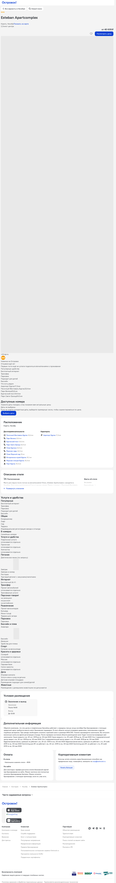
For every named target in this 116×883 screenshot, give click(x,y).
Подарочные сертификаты (30, 857)
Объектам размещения (71, 830)
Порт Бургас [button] (10, 464)
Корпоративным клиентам (72, 837)
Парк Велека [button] (11, 438)
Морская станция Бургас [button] (15, 461)
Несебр (25, 787)
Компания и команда (9, 830)
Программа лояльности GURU (32, 854)
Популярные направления (30, 840)
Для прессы (6, 840)
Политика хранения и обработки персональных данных (22, 882)
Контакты (5, 834)
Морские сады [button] (11, 451)
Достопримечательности (14, 431)
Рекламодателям (69, 844)
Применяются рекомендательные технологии (61, 882)
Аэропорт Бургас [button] (49, 435)
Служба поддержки (28, 834)
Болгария (14, 787)
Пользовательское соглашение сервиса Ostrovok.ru (40, 850)
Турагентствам (68, 834)
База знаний (25, 830)
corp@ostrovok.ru (99, 761)
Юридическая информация (31, 844)
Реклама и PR (68, 847)
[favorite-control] (91, 33)
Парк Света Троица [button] (13, 445)
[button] (57, 58)
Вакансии (5, 837)
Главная (5, 787)
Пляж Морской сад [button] (13, 454)
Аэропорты (45, 431)
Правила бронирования (29, 847)
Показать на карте (21, 24)
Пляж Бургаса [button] (11, 448)
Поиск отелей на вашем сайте (74, 840)
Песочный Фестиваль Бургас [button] (17, 435)
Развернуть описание (15, 488)
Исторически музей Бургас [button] (16, 457)
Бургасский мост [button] (12, 442)
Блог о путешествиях (28, 837)
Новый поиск (36, 9)
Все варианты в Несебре (15, 9)
